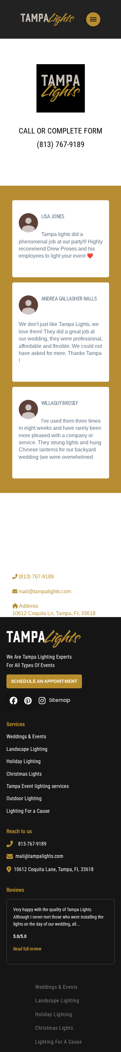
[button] (93, 19)
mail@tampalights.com (44, 591)
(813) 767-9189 (35, 576)
